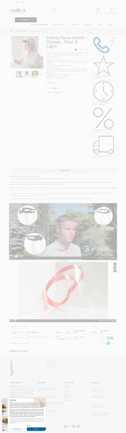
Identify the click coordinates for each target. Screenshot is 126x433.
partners (18, 403)
